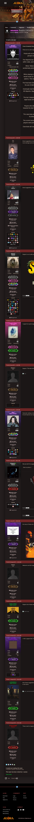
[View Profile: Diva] (13, 421)
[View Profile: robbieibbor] (13, 692)
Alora (6, 27)
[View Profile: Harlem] (13, 644)
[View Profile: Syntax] (13, 54)
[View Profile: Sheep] (13, 262)
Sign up (14, 797)
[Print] (12, 764)
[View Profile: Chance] (13, 472)
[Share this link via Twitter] (6, 764)
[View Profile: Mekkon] (13, 376)
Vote (4, 797)
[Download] (14, 764)
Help (9, 778)
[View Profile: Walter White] (13, 610)
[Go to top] (17, 778)
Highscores (5, 799)
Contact (25, 797)
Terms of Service (6, 809)
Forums (14, 799)
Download (5, 796)
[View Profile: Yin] (13, 151)
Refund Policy (6, 813)
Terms (24, 796)
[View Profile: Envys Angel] (13, 734)
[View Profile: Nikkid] (13, 573)
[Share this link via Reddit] (8, 764)
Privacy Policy (14, 778)
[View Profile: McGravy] (13, 530)
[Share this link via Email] (10, 764)
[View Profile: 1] (13, 194)
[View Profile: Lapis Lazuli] (13, 332)
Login (14, 796)
